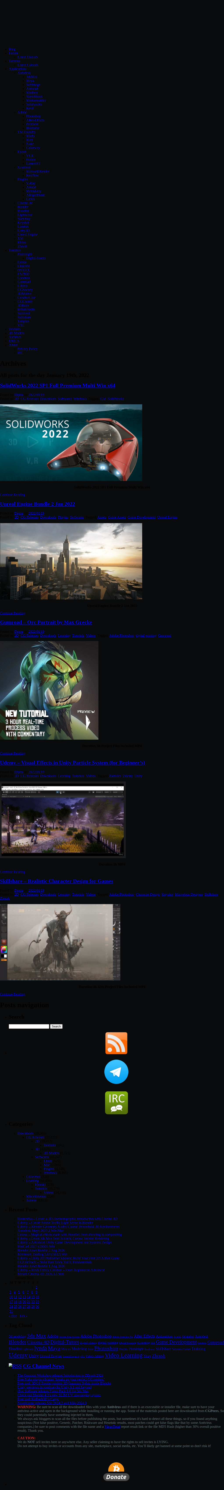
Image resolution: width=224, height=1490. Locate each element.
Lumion (23, 226)
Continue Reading (12, 495)
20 (24, 1302)
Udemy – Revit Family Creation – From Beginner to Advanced (61, 1270)
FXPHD (23, 274)
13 (24, 1297)
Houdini (23, 211)
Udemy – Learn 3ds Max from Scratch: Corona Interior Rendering (63, 1238)
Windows (80, 399)
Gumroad (24, 282)
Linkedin (24, 266)
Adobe (22, 112)
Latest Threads (28, 57)
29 (33, 1306)
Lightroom (28, 1349)
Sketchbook (34, 96)
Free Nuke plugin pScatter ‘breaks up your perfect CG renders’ (61, 1379)
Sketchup (24, 219)
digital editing (88, 1342)
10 (11, 1297)
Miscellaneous (36, 1196)
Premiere (32, 124)
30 (37, 1306)
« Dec (13, 1316)
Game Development (142, 517)
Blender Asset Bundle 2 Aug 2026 (41, 1250)
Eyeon (22, 152)
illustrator (32, 128)
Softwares (65, 399)
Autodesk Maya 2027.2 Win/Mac (41, 1230)
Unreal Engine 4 (71, 1356)
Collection (33, 1177)
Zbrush (22, 246)
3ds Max (36, 1336)
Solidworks (34, 104)
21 (28, 1302)
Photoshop (33, 116)
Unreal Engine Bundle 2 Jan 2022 (37, 504)
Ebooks (40, 1184)
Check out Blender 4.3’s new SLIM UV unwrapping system (59, 1395)
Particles (115, 776)
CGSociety (25, 290)
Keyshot (23, 222)
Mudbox (32, 92)
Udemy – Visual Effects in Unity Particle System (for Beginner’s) (72, 762)
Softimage (33, 85)
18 (15, 1302)
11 (15, 1297)
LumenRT (33, 163)
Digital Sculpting (127, 1343)
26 (20, 1306)
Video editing (95, 1356)
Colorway (33, 148)
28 (28, 1306)
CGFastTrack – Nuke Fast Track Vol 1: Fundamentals (55, 1262)
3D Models (16, 333)
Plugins (23, 179)
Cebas (30, 199)
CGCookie (25, 301)
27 (24, 1306)
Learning (64, 635)
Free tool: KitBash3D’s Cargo (38, 1399)
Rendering (149, 1349)
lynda (40, 1348)
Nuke (30, 144)
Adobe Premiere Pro (122, 1336)
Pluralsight (25, 254)
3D (37, 1149)
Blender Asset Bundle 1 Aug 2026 (41, 1266)
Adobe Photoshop (121, 635)
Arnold (31, 187)
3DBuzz (23, 305)
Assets (101, 517)
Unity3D (24, 230)
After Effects (144, 1336)
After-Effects (35, 120)
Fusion (31, 159)
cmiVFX (24, 270)
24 (11, 1306)
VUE (30, 155)
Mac (47, 1165)
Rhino (22, 242)
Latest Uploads (28, 65)
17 (11, 1302)
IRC (20, 353)
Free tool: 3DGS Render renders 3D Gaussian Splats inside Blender (64, 1383)
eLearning (143, 1342)
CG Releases (29, 399)
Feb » (24, 1316)
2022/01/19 (36, 395)
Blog (12, 49)
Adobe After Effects (69, 1336)
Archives (15, 337)
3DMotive (25, 293)
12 (20, 1297)
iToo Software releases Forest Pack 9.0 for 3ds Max (53, 1391)
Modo (30, 136)
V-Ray (30, 183)
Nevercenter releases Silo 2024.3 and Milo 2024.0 (52, 1403)
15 (33, 1297)
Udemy (23, 286)
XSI (20, 238)
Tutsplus (23, 321)
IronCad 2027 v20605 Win (36, 1246)
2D (16, 399)
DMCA (14, 341)
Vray (147, 1356)
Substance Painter (181, 1349)
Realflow (32, 175)
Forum (13, 53)
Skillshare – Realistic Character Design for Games (56, 881)
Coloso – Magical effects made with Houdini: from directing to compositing (70, 1234)
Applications (17, 69)
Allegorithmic (35, 195)
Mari (29, 140)
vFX (82, 1356)
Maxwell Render (37, 171)
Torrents (14, 61)
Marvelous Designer (189, 894)
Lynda (22, 262)
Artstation (188, 1336)
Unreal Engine (28, 234)
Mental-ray (33, 191)
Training (198, 1348)
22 (33, 1302)
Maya (30, 81)
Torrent (31, 1200)
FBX (152, 1343)
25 (15, 1306)
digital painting (146, 635)
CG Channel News (43, 1366)
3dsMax (31, 77)
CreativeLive (26, 297)
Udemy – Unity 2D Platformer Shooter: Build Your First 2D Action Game (69, 1258)
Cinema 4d (25, 203)
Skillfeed (24, 313)
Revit (30, 108)
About (13, 345)
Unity (138, 776)
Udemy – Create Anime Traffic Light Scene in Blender (55, 1223)
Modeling (79, 1349)
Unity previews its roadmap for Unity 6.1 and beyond (54, 1387)
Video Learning (124, 1355)
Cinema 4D (38, 1342)
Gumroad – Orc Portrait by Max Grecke (46, 622)
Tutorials (15, 250)
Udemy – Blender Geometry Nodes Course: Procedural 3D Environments (68, 1226)
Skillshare (24, 317)
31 (11, 1311)
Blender (23, 207)
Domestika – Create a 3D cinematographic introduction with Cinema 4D (67, 1219)
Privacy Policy (28, 349)
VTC (21, 325)
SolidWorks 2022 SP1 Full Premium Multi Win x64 (57, 385)
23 (37, 1302)
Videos (91, 635)
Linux (48, 1161)
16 (37, 1297)
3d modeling (17, 1336)
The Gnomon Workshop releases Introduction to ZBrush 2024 (60, 1375)
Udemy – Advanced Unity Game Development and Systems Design (65, 1242)
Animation (164, 1336)
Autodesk (24, 73)
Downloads (48, 399)
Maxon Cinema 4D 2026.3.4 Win (41, 1274)
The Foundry (27, 132)
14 (28, 1297)
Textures (15, 329)
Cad (103, 399)
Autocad (32, 88)
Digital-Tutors (36, 258)
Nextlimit (24, 167)
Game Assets (117, 517)
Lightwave (25, 215)
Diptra (18, 395)
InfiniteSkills (26, 309)
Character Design (148, 894)
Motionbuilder (36, 100)
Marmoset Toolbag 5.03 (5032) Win (42, 1254)
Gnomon (24, 278)
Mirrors (66, 1349)
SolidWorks (116, 399)
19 (20, 1302)
